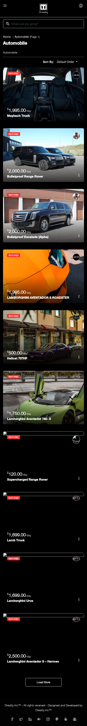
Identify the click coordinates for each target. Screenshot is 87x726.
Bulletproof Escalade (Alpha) (27, 237)
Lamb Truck (16, 540)
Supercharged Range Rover (27, 479)
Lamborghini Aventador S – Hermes (33, 661)
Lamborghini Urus (20, 600)
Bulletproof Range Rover (25, 176)
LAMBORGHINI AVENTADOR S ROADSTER (38, 297)
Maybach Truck (18, 115)
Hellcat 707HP (17, 358)
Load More (43, 682)
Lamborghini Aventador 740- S (29, 418)
